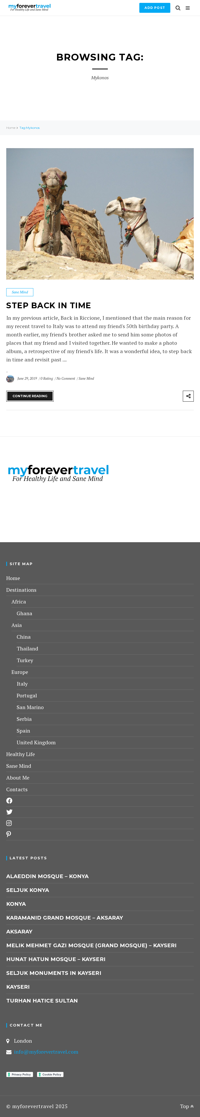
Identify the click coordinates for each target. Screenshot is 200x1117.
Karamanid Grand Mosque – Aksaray (64, 918)
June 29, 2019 (27, 378)
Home (10, 128)
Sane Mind (20, 291)
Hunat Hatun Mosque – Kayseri (55, 959)
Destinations (21, 589)
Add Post (155, 8)
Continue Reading (29, 396)
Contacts (17, 789)
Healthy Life (20, 754)
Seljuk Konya (27, 890)
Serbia (24, 718)
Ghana (24, 613)
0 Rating (47, 378)
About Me (17, 777)
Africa (18, 601)
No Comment (66, 378)
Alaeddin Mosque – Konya (47, 876)
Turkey (25, 660)
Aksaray (19, 931)
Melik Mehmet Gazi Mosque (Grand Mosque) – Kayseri (91, 945)
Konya (16, 904)
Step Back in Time (48, 305)
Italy (22, 683)
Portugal (27, 695)
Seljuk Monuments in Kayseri (53, 973)
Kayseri (18, 987)
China (24, 636)
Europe (19, 671)
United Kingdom (36, 742)
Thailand (27, 648)
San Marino (30, 707)
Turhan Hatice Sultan (42, 1001)
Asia (16, 625)
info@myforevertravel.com (46, 1051)
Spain (23, 730)
